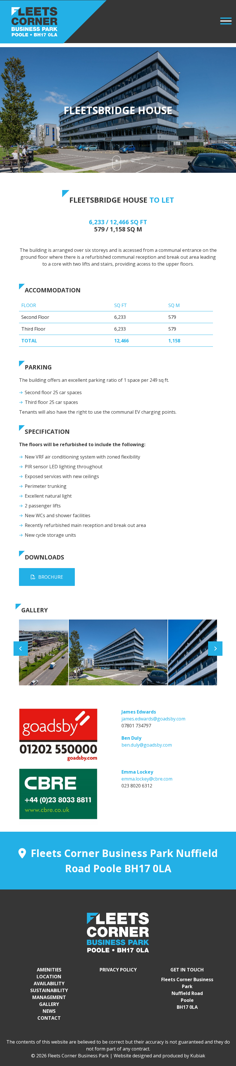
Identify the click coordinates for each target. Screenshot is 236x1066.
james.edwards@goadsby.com (153, 719)
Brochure (50, 577)
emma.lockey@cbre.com (146, 779)
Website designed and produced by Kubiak (159, 1055)
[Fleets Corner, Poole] (118, 932)
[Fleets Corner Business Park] (53, 21)
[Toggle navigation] (226, 21)
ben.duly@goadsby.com (146, 745)
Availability (49, 983)
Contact (49, 1018)
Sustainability (49, 990)
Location (49, 976)
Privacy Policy (118, 970)
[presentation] (21, 648)
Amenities (49, 970)
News (49, 1011)
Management (49, 997)
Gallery (49, 1004)
